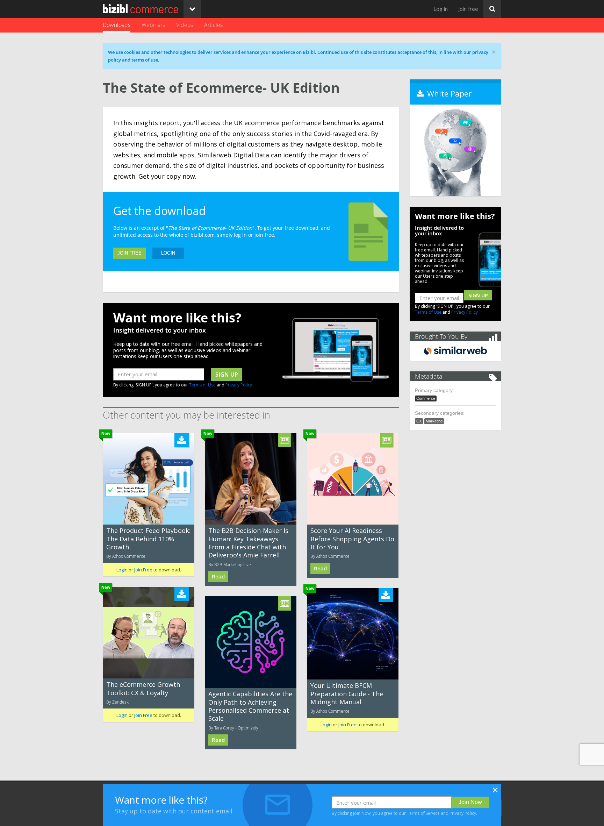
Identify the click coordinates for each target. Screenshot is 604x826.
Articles (213, 25)
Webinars (153, 25)
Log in (440, 8)
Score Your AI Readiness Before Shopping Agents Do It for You (352, 538)
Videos (184, 25)
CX (419, 421)
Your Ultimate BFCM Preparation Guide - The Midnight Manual (346, 693)
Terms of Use (202, 385)
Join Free (129, 253)
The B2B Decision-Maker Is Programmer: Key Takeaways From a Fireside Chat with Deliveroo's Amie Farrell (248, 542)
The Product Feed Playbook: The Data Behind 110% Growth (148, 538)
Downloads (116, 25)
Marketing (434, 421)
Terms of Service (423, 813)
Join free (468, 8)
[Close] (495, 792)
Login (168, 253)
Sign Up (478, 295)
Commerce (425, 398)
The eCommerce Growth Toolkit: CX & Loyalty (143, 688)
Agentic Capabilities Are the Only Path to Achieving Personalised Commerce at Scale (250, 706)
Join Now (470, 802)
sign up (226, 374)
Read (218, 576)
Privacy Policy (238, 385)
